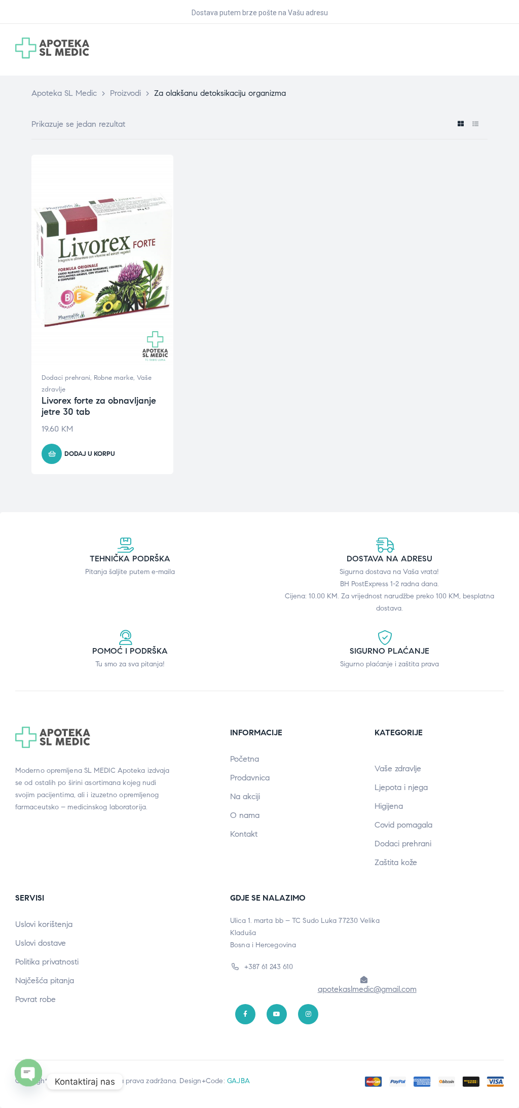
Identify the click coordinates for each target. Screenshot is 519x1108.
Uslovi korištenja (43, 924)
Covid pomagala (403, 825)
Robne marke (113, 378)
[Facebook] (245, 1014)
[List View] (475, 124)
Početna (244, 759)
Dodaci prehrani (66, 378)
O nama (245, 815)
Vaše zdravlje (398, 768)
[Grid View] (460, 124)
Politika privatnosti (47, 962)
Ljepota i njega (401, 787)
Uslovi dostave (40, 943)
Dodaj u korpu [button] (89, 454)
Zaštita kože (396, 862)
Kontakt (243, 834)
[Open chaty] (28, 1081)
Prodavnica (250, 777)
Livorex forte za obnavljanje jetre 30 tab (99, 406)
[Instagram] (308, 1014)
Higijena (389, 806)
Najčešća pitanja (44, 980)
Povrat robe (35, 999)
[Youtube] (277, 1014)
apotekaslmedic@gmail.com (367, 989)
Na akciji (245, 796)
